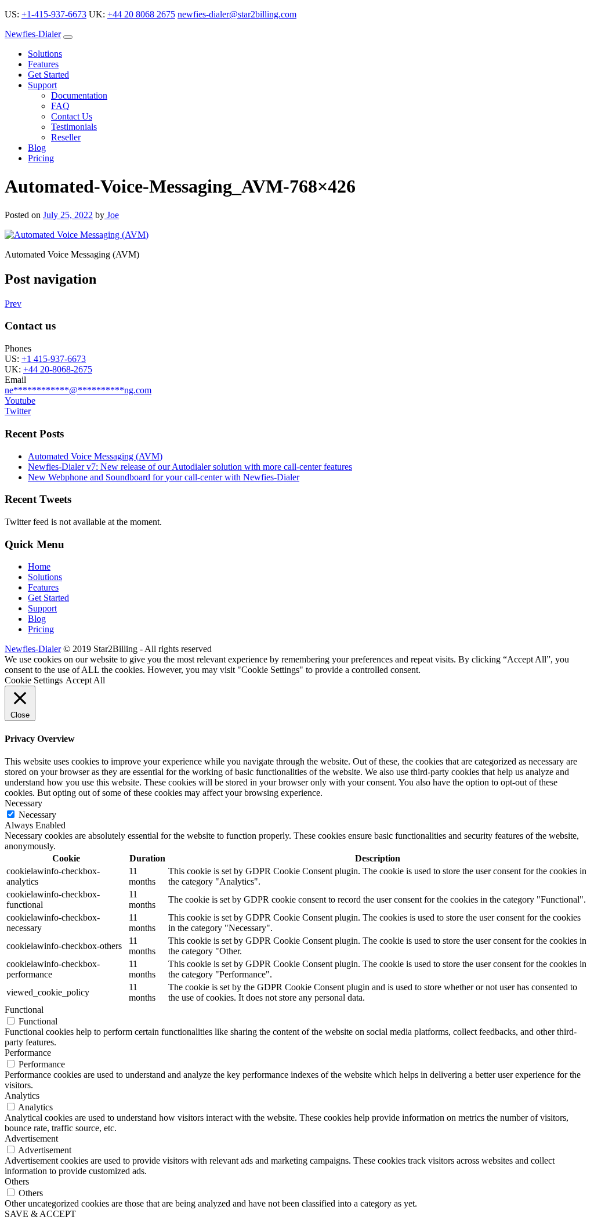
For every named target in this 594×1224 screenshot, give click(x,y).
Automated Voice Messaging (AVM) (95, 456)
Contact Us (71, 116)
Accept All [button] (85, 680)
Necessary (37, 815)
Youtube (20, 400)
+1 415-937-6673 (53, 359)
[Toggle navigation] (68, 37)
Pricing (41, 158)
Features (43, 64)
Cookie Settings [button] (34, 680)
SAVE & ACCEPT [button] (40, 1214)
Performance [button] (28, 1053)
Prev (13, 304)
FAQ (60, 106)
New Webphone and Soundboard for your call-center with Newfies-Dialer (163, 477)
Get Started (48, 74)
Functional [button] (24, 1010)
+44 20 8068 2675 (141, 14)
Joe (111, 215)
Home (39, 566)
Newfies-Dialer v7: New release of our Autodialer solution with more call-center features (190, 467)
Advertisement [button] (31, 1138)
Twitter (18, 411)
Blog (37, 148)
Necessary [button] (23, 803)
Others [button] (17, 1181)
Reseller (66, 137)
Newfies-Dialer (33, 34)
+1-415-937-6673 (53, 14)
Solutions (45, 54)
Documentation (79, 95)
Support (42, 85)
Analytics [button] (22, 1095)
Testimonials (74, 127)
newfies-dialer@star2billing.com (237, 14)
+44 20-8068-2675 (57, 369)
